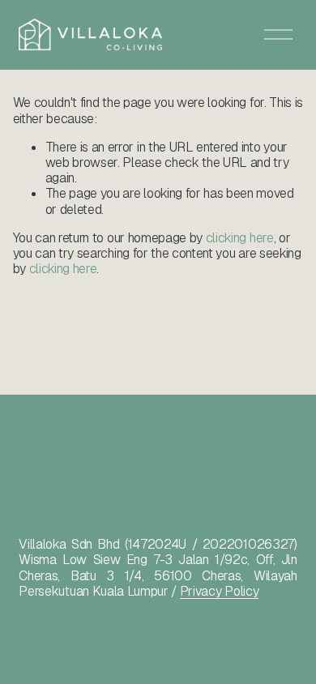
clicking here (240, 237)
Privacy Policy (219, 591)
